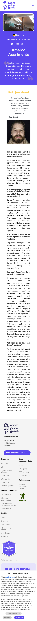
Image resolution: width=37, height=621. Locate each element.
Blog (2, 467)
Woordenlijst (5, 479)
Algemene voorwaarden (6, 499)
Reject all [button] (7, 617)
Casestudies (5, 524)
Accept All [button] (19, 617)
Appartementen (24, 476)
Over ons (4, 521)
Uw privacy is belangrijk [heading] (18, 573)
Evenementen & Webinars (7, 471)
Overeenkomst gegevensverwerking (7, 504)
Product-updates (7, 486)
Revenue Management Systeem (23, 486)
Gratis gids (5, 482)
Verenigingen (5, 533)
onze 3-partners (10, 577)
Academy (4, 464)
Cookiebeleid (6, 509)
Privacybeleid (6, 495)
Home (3, 518)
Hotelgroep (23, 469)
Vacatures (4, 537)
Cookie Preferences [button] (13, 613)
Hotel (21, 465)
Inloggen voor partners (6, 529)
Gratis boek (5, 476)
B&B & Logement (25, 472)
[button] (32, 5)
